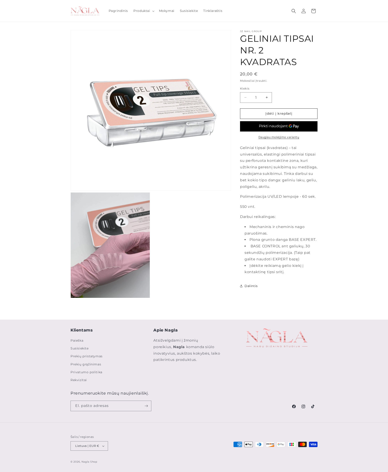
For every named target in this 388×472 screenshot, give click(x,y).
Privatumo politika (86, 372)
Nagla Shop (89, 461)
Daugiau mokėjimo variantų (278, 137)
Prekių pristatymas (87, 356)
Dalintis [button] (251, 286)
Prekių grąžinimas (86, 364)
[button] (143, 10)
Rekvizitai (79, 380)
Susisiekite (80, 348)
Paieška (77, 340)
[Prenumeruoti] (146, 406)
